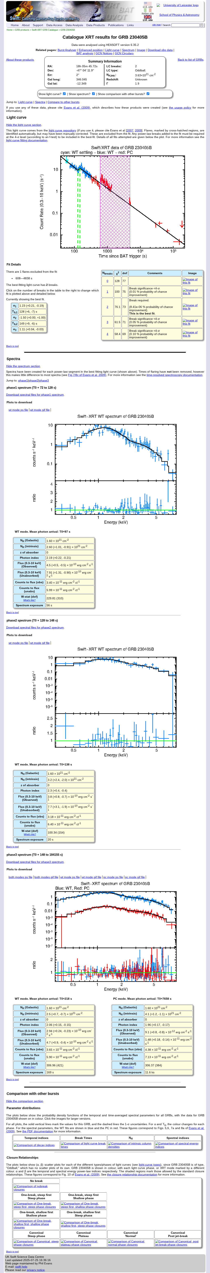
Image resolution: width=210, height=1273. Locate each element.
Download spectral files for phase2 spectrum (35, 627)
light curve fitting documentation (26, 140)
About (26, 25)
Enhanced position (91, 50)
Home (15, 25)
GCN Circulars (124, 53)
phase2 (33, 380)
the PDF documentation (37, 1131)
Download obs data (160, 50)
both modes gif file (46, 877)
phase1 (23, 380)
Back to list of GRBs (190, 59)
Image (141, 50)
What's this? (29, 600)
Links (130, 25)
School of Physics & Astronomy (179, 14)
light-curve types (149, 1164)
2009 (138, 130)
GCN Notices (104, 53)
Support (38, 25)
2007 (130, 130)
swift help (21, 1266)
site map (156, 24)
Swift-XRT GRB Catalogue (45, 30)
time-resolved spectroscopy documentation (174, 375)
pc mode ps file (113, 877)
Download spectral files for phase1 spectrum (35, 394)
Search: (167, 25)
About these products (20, 59)
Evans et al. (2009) (77, 107)
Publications (116, 25)
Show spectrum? (80, 94)
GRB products (22, 30)
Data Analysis (74, 25)
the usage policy (180, 107)
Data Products (95, 25)
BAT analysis (84, 53)
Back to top (12, 346)
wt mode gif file (40, 410)
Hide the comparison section (24, 1101)
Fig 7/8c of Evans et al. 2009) (87, 375)
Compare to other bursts (63, 102)
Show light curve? (50, 94)
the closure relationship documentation (132, 1174)
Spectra (40, 102)
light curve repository (62, 130)
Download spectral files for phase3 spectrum (35, 862)
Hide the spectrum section (23, 366)
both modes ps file (20, 877)
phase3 (44, 380)
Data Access (54, 25)
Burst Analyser (67, 50)
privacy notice (36, 1270)
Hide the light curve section (23, 124)
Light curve (112, 50)
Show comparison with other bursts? (122, 94)
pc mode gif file (135, 877)
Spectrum (128, 50)
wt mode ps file (18, 410)
